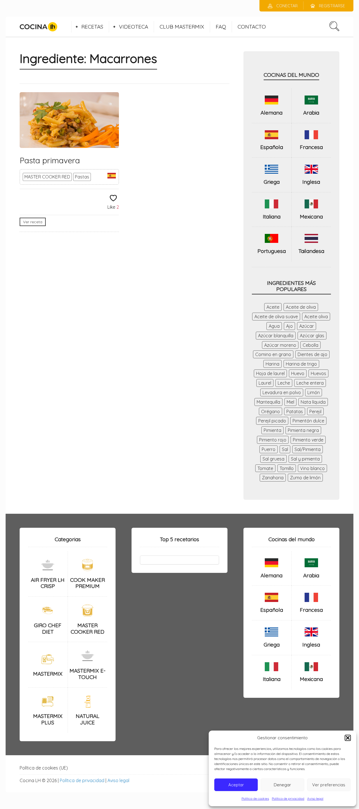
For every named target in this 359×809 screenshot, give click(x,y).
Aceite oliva (316, 316)
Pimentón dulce (308, 421)
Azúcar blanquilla (275, 335)
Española (271, 147)
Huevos (318, 373)
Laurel (265, 383)
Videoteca (133, 26)
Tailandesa (311, 251)
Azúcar (306, 326)
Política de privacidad (288, 798)
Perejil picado (272, 421)
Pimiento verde (308, 440)
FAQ (221, 26)
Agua (274, 326)
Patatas (294, 411)
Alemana (271, 112)
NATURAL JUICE (87, 719)
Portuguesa (271, 251)
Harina (272, 364)
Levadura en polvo (282, 392)
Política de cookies (255, 798)
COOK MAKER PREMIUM (87, 583)
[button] (348, 738)
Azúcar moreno (280, 345)
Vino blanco (312, 468)
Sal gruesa (273, 459)
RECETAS (92, 26)
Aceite (272, 307)
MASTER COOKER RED (47, 177)
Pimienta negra (303, 430)
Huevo (297, 373)
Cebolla (310, 345)
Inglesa (311, 181)
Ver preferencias (328, 784)
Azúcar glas (312, 335)
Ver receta (32, 221)
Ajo (289, 326)
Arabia (311, 112)
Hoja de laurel (270, 373)
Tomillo (287, 468)
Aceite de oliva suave (276, 316)
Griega (272, 181)
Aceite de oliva (301, 307)
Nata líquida (313, 402)
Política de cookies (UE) (44, 768)
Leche (284, 383)
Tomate (265, 468)
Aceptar (236, 784)
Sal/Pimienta (307, 449)
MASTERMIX (48, 673)
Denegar (282, 784)
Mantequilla (268, 402)
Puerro (268, 449)
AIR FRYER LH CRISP (48, 583)
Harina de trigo (301, 364)
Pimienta (272, 430)
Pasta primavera (50, 160)
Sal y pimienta (305, 459)
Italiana (271, 216)
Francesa (311, 147)
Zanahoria (273, 477)
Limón (313, 392)
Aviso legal (315, 798)
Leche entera (310, 383)
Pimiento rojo (272, 440)
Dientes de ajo (312, 354)
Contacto (252, 26)
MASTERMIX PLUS (48, 719)
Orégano (270, 411)
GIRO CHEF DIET (47, 628)
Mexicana (311, 216)
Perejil (315, 411)
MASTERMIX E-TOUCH (87, 673)
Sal (285, 449)
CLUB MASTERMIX (182, 26)
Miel (290, 402)
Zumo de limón (305, 477)
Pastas (82, 177)
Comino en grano (273, 354)
